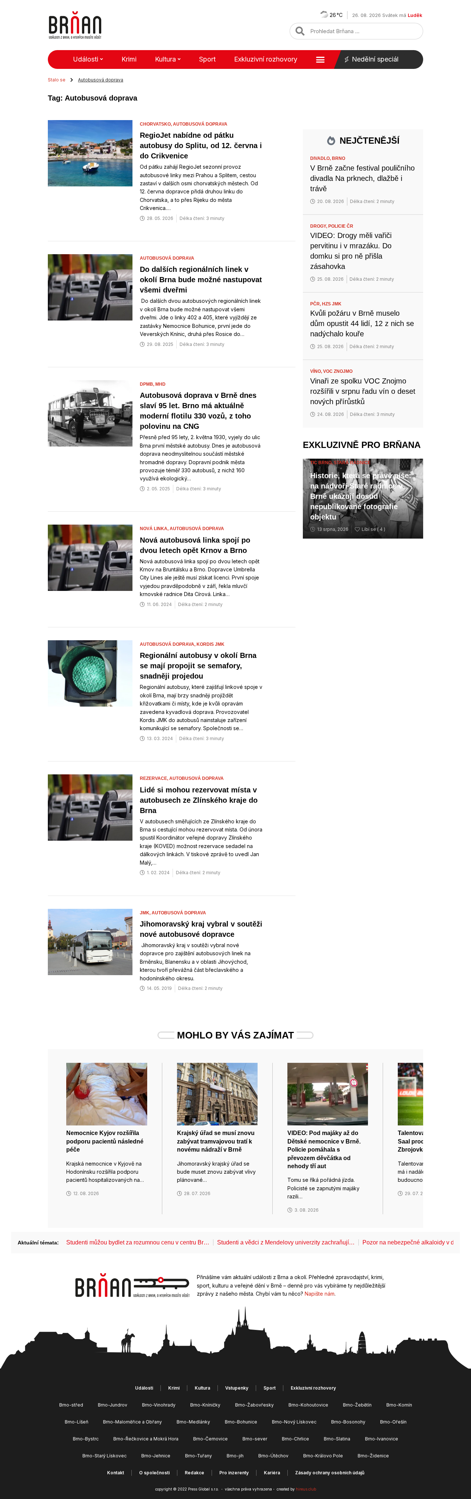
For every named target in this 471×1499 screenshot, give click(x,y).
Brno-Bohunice (241, 1422)
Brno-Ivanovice (381, 1439)
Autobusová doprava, (168, 644)
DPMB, (147, 384)
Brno (338, 158)
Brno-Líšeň (76, 1422)
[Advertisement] (363, 662)
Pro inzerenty (234, 1472)
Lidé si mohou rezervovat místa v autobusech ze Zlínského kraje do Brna (199, 800)
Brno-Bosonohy (348, 1422)
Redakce (194, 1472)
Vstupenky (236, 1388)
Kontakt (115, 1472)
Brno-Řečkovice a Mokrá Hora (145, 1439)
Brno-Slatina (337, 1439)
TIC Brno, (322, 462)
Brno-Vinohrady (159, 1405)
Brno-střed (71, 1405)
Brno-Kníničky (205, 1405)
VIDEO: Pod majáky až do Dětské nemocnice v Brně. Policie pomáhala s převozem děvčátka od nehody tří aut (324, 1149)
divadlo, (321, 158)
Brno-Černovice (210, 1439)
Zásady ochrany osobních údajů (329, 1472)
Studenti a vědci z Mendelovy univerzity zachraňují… (286, 1242)
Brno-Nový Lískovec (294, 1422)
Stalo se (56, 80)
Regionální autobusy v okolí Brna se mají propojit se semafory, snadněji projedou (198, 665)
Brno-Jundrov (112, 1405)
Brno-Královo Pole (323, 1455)
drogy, (319, 226)
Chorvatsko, (156, 124)
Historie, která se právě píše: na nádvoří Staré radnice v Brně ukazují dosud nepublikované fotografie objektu (360, 496)
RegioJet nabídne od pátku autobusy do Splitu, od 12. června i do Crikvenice (201, 145)
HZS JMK (331, 304)
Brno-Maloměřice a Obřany (132, 1422)
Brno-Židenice (373, 1455)
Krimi (129, 59)
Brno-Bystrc (86, 1439)
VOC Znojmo (338, 371)
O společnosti (154, 1472)
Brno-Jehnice (155, 1455)
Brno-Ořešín (393, 1422)
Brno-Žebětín (357, 1405)
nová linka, (155, 528)
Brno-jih (235, 1455)
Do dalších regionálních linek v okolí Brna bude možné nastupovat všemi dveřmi (201, 279)
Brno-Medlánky (193, 1422)
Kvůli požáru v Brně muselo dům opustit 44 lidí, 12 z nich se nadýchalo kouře (362, 323)
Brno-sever (254, 1439)
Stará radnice (352, 462)
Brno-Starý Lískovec (104, 1455)
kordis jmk (210, 644)
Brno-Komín (399, 1405)
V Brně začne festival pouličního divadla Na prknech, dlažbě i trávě (362, 178)
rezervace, (154, 778)
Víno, (316, 371)
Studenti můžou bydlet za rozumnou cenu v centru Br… (137, 1242)
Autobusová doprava (200, 124)
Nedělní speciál (375, 59)
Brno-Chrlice (295, 1439)
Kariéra (272, 1472)
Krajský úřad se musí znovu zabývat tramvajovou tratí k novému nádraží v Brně (216, 1141)
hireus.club (306, 1489)
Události (85, 59)
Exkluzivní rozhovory (265, 59)
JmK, (146, 912)
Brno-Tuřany (198, 1455)
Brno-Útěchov (273, 1455)
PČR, (316, 304)
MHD (160, 384)
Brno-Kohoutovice (308, 1405)
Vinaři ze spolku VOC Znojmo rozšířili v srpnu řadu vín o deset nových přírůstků (362, 391)
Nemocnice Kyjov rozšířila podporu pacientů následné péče (105, 1141)
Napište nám (319, 1293)
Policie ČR (340, 226)
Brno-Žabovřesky (254, 1405)
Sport (207, 59)
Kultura (165, 59)
